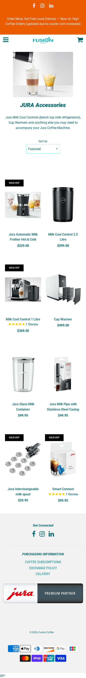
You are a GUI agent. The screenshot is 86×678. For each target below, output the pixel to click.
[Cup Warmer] (63, 289)
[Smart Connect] (63, 459)
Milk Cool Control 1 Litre (23, 319)
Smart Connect (63, 489)
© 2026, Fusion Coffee (42, 632)
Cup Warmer (63, 319)
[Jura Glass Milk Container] (23, 374)
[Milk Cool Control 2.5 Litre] (63, 205)
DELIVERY (43, 574)
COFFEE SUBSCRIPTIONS (43, 562)
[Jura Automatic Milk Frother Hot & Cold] (23, 205)
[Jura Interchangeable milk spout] (23, 459)
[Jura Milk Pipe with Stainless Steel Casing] (63, 374)
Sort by (43, 141)
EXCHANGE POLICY (43, 568)
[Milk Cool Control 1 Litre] (23, 289)
